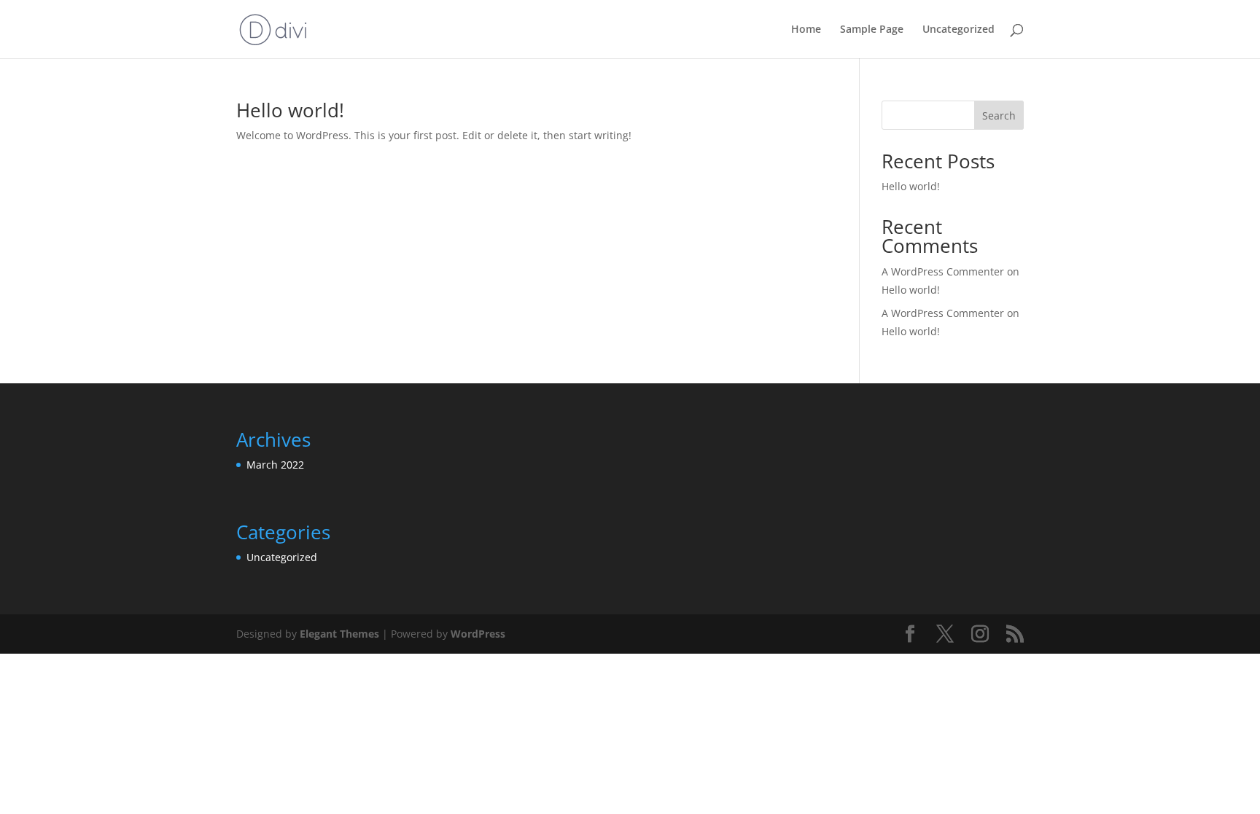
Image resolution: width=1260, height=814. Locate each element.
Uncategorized (958, 30)
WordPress (478, 634)
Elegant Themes (339, 634)
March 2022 (275, 464)
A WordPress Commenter (943, 313)
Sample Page (871, 30)
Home (806, 30)
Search (999, 115)
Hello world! (290, 110)
